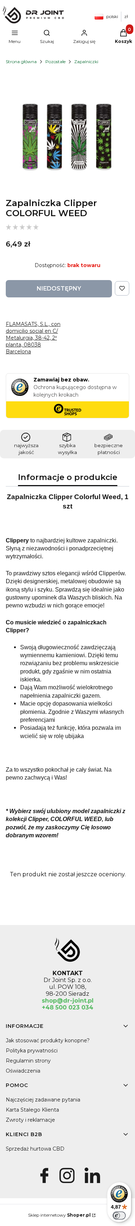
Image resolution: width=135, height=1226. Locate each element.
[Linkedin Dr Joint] (92, 1183)
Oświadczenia (23, 1071)
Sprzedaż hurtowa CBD (35, 1149)
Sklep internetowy (59, 1215)
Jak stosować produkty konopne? (48, 1040)
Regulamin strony (28, 1060)
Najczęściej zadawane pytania (43, 1099)
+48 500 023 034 (67, 1007)
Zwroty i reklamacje (30, 1120)
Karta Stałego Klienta (32, 1110)
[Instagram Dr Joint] (67, 1183)
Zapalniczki (86, 61)
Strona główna (21, 61)
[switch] (119, 1216)
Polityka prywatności (32, 1050)
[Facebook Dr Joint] (44, 1183)
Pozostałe (55, 61)
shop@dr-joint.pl (68, 1000)
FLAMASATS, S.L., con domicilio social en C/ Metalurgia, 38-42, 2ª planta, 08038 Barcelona (33, 338)
